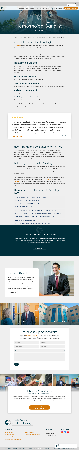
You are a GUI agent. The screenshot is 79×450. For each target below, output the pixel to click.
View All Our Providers (39, 248)
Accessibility (47, 448)
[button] (65, 136)
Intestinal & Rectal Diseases (43, 37)
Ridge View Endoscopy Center (12, 437)
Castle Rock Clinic (29, 432)
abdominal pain (48, 179)
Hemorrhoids (17, 45)
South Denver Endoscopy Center (13, 439)
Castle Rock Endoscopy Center (32, 434)
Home (17, 37)
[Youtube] (68, 432)
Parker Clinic (28, 437)
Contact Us (48, 8)
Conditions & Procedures (30, 8)
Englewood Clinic (9, 434)
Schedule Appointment (71, 8)
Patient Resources (40, 8)
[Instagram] (62, 432)
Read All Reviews (17, 136)
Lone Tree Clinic (9, 432)
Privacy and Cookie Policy (38, 448)
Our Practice (21, 8)
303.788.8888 (59, 8)
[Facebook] (65, 432)
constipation (17, 181)
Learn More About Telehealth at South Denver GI (39, 407)
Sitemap (30, 448)
